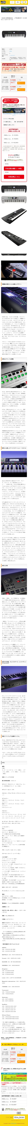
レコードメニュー (12, 2)
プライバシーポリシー (15, 1120)
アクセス (7, 1117)
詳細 (10, 70)
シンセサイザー (12, 55)
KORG (10, 51)
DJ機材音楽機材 (18, 2)
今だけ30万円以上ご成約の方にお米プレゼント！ (14, 114)
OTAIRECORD (13, 1123)
